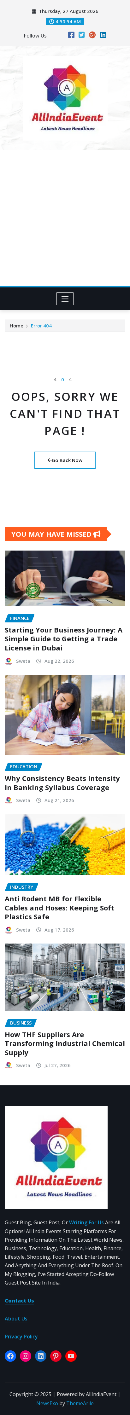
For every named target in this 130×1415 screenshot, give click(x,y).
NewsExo (47, 1403)
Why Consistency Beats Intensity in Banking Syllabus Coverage (62, 782)
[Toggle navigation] (65, 298)
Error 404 (41, 325)
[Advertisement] (65, 218)
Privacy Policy (21, 1336)
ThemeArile (80, 1403)
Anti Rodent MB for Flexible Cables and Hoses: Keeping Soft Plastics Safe (59, 907)
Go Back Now (67, 460)
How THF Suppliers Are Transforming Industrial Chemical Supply (65, 1043)
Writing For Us (86, 1222)
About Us (16, 1318)
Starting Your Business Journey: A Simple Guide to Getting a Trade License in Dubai (63, 638)
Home (16, 325)
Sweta (23, 661)
